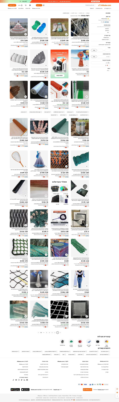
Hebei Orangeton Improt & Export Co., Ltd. (19, 234)
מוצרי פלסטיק (74, 13)
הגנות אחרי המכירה (84, 372)
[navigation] (100, 173)
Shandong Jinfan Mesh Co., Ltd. (61, 175)
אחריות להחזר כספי (84, 366)
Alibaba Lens (101, 389)
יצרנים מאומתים (64, 364)
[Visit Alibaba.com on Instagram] (19, 380)
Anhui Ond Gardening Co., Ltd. (21, 205)
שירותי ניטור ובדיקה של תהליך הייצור (81, 374)
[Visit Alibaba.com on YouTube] (16, 380)
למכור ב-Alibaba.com (23, 364)
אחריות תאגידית (105, 369)
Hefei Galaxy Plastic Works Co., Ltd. (60, 146)
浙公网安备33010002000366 (82, 399)
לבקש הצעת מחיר (64, 366)
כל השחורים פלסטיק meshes (50, 351)
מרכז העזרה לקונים (44, 364)
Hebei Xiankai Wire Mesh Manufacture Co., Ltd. (39, 143)
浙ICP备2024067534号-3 (94, 399)
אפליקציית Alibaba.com (36, 389)
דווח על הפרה (45, 377)
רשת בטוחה (56, 354)
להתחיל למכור (25, 366)
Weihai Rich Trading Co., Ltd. (83, 74)
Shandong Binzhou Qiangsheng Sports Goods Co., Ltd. (80, 45)
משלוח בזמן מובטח (84, 369)
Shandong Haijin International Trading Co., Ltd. (19, 145)
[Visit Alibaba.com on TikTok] (13, 380)
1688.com (45, 395)
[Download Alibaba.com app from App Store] (25, 389)
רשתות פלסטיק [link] (66, 13)
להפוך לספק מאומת (24, 372)
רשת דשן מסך (53, 115)
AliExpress (40, 395)
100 (41, 332)
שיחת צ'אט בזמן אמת (43, 366)
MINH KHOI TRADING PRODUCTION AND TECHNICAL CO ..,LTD (59, 263)
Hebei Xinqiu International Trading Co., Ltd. (80, 145)
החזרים (46, 372)
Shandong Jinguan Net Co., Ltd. (41, 107)
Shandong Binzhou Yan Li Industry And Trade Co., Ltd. (80, 234)
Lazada (59, 395)
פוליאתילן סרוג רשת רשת (91, 354)
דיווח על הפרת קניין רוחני (43, 374)
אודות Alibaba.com (104, 361)
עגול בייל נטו (62, 115)
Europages (79, 395)
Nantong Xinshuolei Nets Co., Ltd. (41, 234)
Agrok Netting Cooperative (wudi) (61, 43)
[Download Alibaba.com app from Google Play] (15, 389)
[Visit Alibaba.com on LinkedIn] (24, 380)
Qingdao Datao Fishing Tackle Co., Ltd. (19, 175)
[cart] (26, 5)
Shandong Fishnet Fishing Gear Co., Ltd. (19, 45)
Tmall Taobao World (53, 395)
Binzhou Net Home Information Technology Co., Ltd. (80, 175)
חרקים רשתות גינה (104, 351)
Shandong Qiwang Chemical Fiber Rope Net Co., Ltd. (39, 263)
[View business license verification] (72, 400)
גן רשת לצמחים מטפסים (64, 351)
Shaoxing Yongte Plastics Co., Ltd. (61, 107)
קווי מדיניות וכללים (84, 377)
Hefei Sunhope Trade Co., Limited (41, 175)
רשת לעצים (80, 354)
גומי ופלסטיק (81, 13)
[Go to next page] (38, 332)
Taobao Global (65, 395)
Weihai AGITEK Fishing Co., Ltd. (61, 234)
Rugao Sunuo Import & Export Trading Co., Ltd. (39, 43)
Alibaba (87, 13)
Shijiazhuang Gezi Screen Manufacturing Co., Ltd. (80, 105)
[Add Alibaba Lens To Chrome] (87, 389)
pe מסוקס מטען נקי (72, 115)
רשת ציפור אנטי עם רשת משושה (79, 351)
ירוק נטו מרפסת (15, 351)
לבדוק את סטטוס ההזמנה (23, 369)
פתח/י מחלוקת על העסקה (43, 369)
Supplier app (56, 389)
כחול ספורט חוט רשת (104, 354)
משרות (107, 372)
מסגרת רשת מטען (25, 351)
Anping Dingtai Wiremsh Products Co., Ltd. (19, 105)
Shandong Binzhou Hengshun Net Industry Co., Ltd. (80, 205)
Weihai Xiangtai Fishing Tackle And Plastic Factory (39, 76)
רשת (63, 354)
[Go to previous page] (60, 332)
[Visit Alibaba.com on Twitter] (21, 380)
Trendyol (74, 395)
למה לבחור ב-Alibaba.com (103, 364)
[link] (117, 389)
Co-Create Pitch (104, 366)
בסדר (94, 50)
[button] (43, 5)
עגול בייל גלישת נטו (93, 351)
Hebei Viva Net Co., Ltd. (43, 205)
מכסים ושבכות (71, 354)
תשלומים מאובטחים (84, 364)
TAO (70, 395)
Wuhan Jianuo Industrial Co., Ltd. (21, 74)
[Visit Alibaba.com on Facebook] (27, 380)
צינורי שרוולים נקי (83, 115)
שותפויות (26, 374)
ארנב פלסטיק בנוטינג (37, 351)
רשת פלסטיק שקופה (46, 354)
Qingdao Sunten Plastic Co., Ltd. (82, 265)
